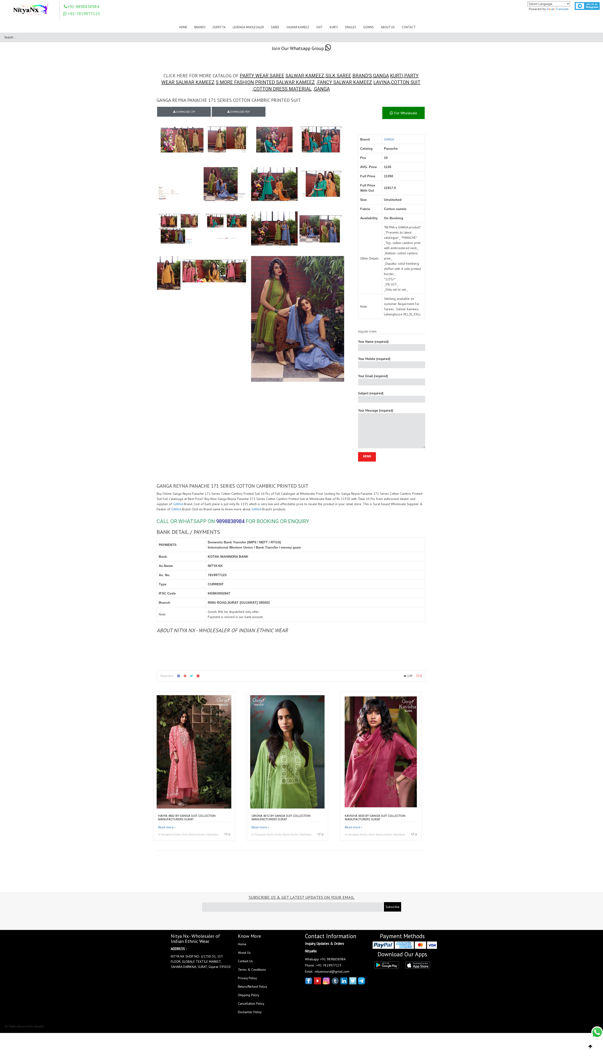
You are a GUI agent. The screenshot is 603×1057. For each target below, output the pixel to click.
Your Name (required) (373, 341)
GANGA (381, 75)
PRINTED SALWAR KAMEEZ (285, 82)
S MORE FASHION (235, 82)
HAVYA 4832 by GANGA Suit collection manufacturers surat (187, 817)
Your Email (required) (373, 376)
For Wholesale (405, 113)
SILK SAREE (338, 75)
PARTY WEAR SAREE (262, 75)
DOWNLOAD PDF (240, 111)
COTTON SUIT (405, 82)
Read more (166, 827)
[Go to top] (590, 1046)
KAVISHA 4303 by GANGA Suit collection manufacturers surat (375, 817)
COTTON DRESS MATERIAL (282, 89)
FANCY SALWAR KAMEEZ (344, 82)
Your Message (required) (375, 410)
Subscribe (392, 907)
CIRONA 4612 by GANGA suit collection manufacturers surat (281, 817)
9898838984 (230, 521)
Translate (562, 9)
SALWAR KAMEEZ (304, 75)
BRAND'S (362, 75)
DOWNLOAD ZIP (185, 111)
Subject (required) (370, 393)
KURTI (396, 75)
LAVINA (381, 82)
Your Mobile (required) (374, 359)
